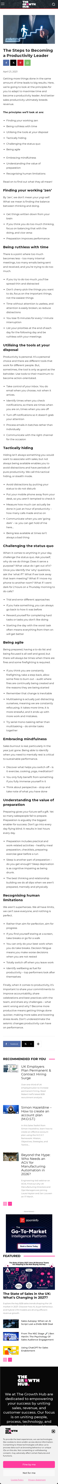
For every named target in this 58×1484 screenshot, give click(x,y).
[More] (38, 1044)
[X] (13, 63)
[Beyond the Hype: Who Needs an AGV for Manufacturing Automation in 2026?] (11, 1156)
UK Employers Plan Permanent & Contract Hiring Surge (36, 1072)
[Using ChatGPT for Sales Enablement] (11, 1350)
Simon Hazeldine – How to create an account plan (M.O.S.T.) (36, 1113)
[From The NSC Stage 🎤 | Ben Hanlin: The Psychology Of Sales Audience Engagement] (11, 1336)
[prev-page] (5, 1204)
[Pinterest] (20, 63)
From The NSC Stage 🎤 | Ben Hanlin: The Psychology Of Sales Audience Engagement (37, 1336)
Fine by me (29, 1464)
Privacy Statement (37, 1480)
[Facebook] (6, 63)
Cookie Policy (17, 1480)
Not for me (29, 1472)
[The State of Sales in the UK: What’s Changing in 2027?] (29, 1275)
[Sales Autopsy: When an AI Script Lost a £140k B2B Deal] (11, 1323)
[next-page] (10, 1204)
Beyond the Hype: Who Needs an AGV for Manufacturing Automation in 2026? (35, 1164)
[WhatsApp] (27, 63)
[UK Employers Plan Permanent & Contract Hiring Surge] (11, 1068)
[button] (53, 1431)
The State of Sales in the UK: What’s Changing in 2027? (27, 1295)
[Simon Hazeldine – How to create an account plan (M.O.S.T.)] (11, 1109)
